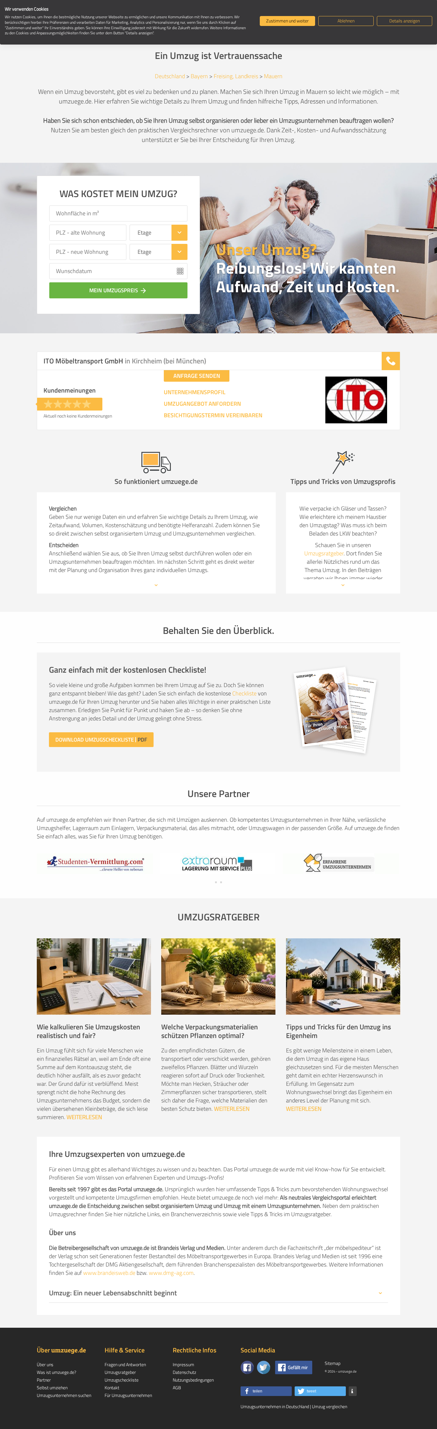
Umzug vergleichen (329, 1406)
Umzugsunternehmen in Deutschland (275, 1406)
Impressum (183, 1364)
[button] (266, 1391)
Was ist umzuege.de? (56, 1372)
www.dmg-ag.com (171, 1272)
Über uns (45, 1364)
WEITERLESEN (84, 1117)
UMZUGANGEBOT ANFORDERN (202, 404)
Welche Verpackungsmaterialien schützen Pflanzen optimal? (209, 1031)
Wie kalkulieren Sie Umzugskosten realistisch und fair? (88, 1031)
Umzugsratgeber (324, 553)
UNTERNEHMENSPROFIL (195, 392)
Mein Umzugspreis (118, 290)
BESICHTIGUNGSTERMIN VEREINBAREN (213, 415)
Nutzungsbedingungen (193, 1379)
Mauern (273, 76)
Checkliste (244, 693)
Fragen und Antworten (125, 1364)
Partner (44, 1379)
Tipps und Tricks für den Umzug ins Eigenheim (338, 1031)
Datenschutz (184, 1372)
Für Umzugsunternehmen (128, 1395)
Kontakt (112, 1387)
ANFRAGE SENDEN (196, 375)
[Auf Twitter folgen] (263, 1367)
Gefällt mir (298, 1367)
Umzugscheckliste (122, 1379)
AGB (177, 1387)
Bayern (199, 76)
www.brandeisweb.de (109, 1272)
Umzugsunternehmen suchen (64, 1395)
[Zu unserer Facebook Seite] (247, 1367)
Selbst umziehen (52, 1387)
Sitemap (332, 1363)
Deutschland (170, 76)
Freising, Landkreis (236, 76)
